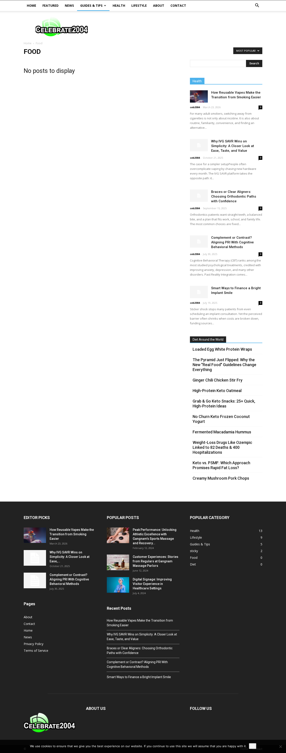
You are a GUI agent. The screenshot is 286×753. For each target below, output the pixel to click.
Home (31, 5)
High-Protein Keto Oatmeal (217, 390)
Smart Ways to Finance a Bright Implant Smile (139, 677)
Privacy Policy (33, 644)
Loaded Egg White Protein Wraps (222, 349)
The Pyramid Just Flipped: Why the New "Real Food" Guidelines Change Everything (224, 364)
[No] (280, 746)
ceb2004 (195, 107)
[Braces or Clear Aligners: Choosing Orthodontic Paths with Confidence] (199, 196)
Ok (252, 746)
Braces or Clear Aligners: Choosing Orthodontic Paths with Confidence (233, 196)
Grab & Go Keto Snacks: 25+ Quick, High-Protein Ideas (224, 403)
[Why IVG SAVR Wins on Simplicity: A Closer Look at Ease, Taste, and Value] (199, 145)
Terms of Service (36, 650)
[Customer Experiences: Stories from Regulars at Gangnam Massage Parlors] (118, 562)
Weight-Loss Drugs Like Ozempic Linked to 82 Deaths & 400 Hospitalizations (222, 447)
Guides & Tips (91, 5)
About (158, 5)
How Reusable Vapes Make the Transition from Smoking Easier (72, 534)
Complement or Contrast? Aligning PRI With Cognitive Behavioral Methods (232, 242)
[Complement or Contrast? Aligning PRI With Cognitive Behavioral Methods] (199, 241)
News (69, 5)
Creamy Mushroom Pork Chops (221, 478)
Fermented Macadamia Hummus (222, 432)
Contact (178, 5)
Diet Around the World (208, 339)
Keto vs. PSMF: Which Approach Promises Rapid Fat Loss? (221, 465)
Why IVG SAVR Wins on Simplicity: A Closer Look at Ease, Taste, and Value (232, 146)
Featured (50, 5)
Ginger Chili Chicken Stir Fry (217, 380)
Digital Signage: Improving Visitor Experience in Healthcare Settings (152, 584)
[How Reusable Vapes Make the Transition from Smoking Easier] (199, 96)
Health (119, 5)
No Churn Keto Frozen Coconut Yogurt (221, 419)
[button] (257, 5)
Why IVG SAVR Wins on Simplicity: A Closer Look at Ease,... (69, 557)
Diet (193, 564)
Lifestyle (139, 5)
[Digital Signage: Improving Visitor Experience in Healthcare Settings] (118, 585)
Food (194, 557)
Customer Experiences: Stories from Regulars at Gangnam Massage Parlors (155, 561)
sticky (194, 551)
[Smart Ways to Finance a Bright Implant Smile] (199, 292)
